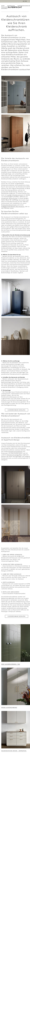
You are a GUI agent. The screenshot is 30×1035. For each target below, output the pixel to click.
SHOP (3, 5)
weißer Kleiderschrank (15, 195)
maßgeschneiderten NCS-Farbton (12, 206)
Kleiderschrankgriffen (14, 455)
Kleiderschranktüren (15, 451)
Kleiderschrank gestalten (16, 410)
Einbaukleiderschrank (9, 205)
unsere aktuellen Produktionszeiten (15, 602)
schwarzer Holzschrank (9, 198)
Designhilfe (26, 5)
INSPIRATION (11, 5)
